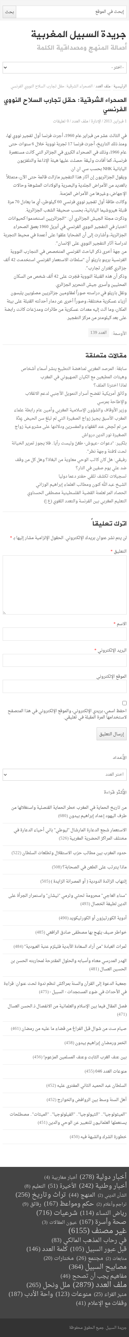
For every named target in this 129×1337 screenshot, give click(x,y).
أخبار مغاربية (60, 1178)
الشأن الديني (112, 1195)
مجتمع (89, 1259)
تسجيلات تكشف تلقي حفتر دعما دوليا (93, 476)
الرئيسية (120, 86)
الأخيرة (62, 1186)
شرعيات (56, 1213)
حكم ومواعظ (69, 1204)
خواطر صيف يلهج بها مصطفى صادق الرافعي (86, 932)
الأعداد (120, 757)
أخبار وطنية (103, 1186)
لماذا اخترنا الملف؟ (110, 385)
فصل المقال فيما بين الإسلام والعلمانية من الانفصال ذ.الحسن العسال (67, 1006)
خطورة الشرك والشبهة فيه (103, 1137)
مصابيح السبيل (98, 1267)
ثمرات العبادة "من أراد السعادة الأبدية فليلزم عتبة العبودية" (75, 947)
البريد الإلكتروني (110, 650)
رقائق (31, 1204)
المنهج (82, 1195)
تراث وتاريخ (41, 1195)
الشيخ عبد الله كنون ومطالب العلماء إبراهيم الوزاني (81, 485)
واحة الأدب (31, 1294)
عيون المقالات (59, 1223)
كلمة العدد (46, 1249)
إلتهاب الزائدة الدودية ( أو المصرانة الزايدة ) (89, 881)
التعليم (34, 1186)
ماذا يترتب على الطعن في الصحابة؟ (95, 867)
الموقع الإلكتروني (111, 676)
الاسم (120, 624)
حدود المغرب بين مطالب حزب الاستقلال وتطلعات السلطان (74, 853)
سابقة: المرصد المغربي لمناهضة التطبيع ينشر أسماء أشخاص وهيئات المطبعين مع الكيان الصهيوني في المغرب (74, 373)
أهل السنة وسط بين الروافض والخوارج (92, 1100)
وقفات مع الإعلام (101, 1303)
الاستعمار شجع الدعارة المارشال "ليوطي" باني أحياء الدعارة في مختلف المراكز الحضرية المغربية (70, 834)
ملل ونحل (48, 1285)
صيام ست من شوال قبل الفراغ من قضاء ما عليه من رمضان (74, 1029)
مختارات (59, 1258)
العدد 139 (98, 333)
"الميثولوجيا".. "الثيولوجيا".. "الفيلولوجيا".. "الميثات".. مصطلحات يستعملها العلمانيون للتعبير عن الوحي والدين (68, 1118)
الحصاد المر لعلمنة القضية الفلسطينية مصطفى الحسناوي (77, 493)
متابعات (116, 1259)
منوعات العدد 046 (111, 1071)
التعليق (118, 551)
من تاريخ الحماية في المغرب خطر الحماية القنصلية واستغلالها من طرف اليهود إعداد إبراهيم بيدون (69, 812)
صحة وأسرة (103, 1222)
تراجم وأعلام (112, 1204)
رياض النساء (103, 1213)
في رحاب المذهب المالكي (89, 1240)
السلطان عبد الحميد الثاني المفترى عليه (92, 1086)
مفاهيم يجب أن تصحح (94, 1276)
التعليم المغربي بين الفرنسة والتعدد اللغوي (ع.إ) (85, 501)
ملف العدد (103, 86)
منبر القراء (110, 1294)
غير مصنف (97, 1231)
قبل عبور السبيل (98, 1249)
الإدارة (96, 121)
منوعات (73, 1294)
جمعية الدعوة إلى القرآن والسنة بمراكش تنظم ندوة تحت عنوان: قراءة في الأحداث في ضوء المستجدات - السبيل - (65, 988)
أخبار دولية (103, 1177)
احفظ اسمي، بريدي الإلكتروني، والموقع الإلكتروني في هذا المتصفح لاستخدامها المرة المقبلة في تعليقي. (67, 714)
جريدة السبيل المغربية (78, 34)
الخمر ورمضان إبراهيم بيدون (101, 1043)
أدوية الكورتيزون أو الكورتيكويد (98, 918)
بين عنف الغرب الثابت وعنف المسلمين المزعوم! (85, 1057)
